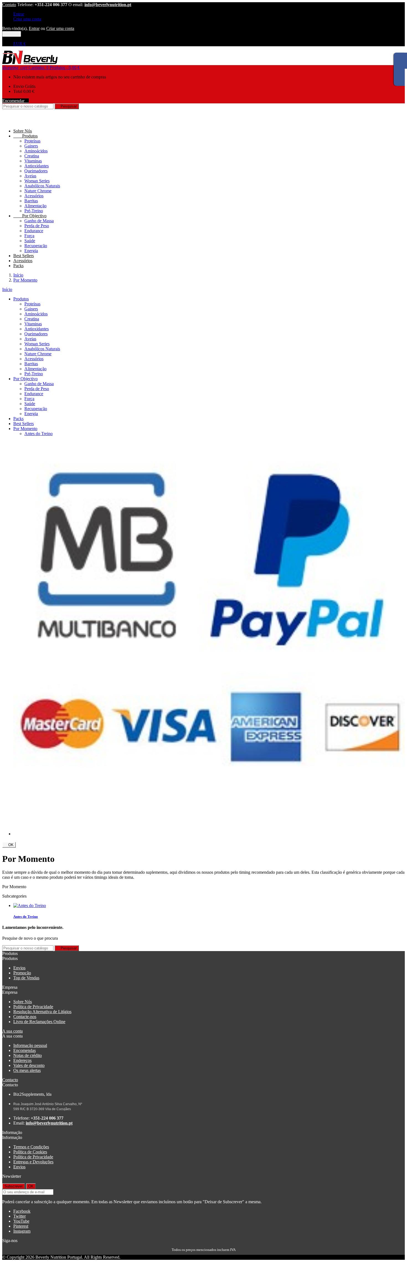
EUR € (19, 43)
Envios (19, 967)
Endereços (22, 1060)
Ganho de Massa (39, 220)
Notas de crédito (27, 1055)
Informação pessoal (30, 1045)
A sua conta (12, 1031)
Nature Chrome (37, 190)
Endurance (33, 230)
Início (7, 289)
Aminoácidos (36, 151)
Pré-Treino (33, 210)
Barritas (31, 200)
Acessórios (33, 195)
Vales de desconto (29, 1065)
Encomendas (24, 1050)
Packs (18, 265)
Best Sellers (23, 255)
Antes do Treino (38, 433)
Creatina (31, 156)
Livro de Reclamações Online (39, 1021)
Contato (9, 4)
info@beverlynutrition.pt (107, 4)
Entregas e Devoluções (33, 1161)
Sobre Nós (22, 131)
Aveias (30, 175)
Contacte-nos (24, 1016)
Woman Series (37, 180)
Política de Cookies (30, 1151)
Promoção (22, 972)
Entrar (18, 14)
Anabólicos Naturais (42, 185)
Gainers (31, 146)
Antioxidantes (36, 166)
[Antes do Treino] (29, 905)
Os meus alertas (27, 1070)
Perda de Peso (36, 225)
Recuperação (35, 245)
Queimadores (36, 170)
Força (29, 235)
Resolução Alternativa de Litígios (42, 1011)
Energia (31, 250)
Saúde (29, 240)
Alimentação (35, 205)
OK (9, 845)
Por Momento (25, 428)
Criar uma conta (27, 19)
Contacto (10, 1079)
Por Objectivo (30, 215)
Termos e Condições (31, 1147)
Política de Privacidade (33, 1006)
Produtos (25, 136)
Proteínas (32, 141)
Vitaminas (33, 161)
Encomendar (15, 100)
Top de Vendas (26, 977)
